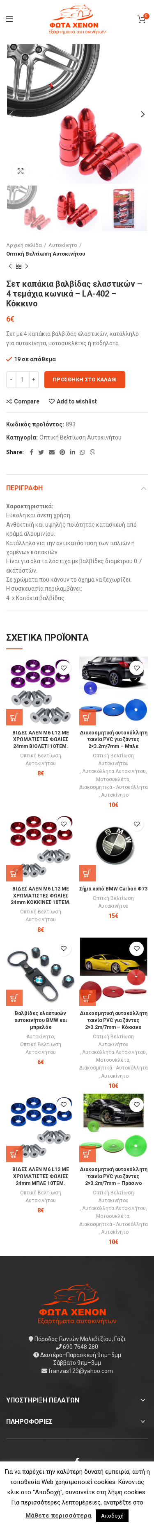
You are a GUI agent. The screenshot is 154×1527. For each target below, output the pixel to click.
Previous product (10, 267)
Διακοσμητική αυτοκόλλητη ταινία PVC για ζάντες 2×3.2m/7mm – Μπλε (113, 740)
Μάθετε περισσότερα (58, 1515)
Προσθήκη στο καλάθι (85, 379)
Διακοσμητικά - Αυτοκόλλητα (113, 787)
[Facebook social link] (31, 452)
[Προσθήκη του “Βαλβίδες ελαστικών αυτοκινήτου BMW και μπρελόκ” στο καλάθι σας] (14, 998)
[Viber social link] (92, 452)
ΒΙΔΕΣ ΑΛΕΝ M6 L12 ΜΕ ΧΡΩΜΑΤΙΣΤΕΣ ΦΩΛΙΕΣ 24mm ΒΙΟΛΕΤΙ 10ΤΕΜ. (40, 740)
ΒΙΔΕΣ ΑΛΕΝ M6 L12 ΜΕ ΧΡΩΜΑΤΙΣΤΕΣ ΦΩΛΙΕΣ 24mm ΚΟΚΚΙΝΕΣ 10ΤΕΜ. (41, 896)
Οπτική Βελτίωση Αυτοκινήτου (45, 254)
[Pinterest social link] (62, 452)
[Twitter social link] (41, 452)
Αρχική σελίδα (24, 245)
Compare (26, 401)
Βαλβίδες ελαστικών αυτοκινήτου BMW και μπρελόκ (40, 1020)
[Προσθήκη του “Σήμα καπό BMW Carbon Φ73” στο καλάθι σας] (87, 873)
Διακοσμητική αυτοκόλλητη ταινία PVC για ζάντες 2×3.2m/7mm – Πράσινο (113, 1176)
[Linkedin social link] (73, 452)
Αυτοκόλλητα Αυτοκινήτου (114, 771)
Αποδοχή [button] (112, 1516)
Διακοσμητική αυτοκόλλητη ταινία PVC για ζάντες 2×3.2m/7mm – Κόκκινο (113, 1020)
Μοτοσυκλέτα (112, 779)
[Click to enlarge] (20, 171)
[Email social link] (51, 452)
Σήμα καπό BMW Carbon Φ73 (113, 889)
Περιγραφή (24, 488)
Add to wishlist (77, 401)
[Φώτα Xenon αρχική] (77, 1303)
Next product (27, 267)
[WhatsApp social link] (82, 452)
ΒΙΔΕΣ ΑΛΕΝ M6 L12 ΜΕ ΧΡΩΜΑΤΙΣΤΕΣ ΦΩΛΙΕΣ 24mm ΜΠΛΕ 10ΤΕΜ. (40, 1176)
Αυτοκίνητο (62, 245)
